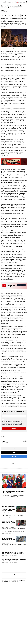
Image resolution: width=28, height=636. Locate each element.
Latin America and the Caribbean (12, 463)
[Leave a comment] (22, 15)
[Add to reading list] (25, 15)
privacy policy (21, 423)
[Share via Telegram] (12, 15)
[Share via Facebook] (2, 15)
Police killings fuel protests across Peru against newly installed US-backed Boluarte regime (10, 440)
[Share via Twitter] (6, 15)
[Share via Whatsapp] (9, 15)
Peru (2, 463)
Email (3, 413)
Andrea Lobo (3, 10)
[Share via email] (15, 15)
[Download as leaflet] (18, 15)
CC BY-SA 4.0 (23, 48)
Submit (14, 428)
